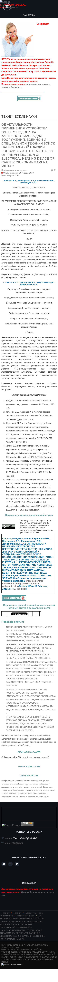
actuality (14, 742)
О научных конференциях (40, 781)
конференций (33, 796)
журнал (52, 790)
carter (39, 735)
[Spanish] (5, 2)
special (15, 739)
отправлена (22, 793)
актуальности (14, 735)
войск (28, 745)
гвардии (5, 745)
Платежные (29, 790)
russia (48, 739)
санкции (27, 787)
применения (36, 742)
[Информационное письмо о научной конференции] (29, 100)
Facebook (10, 864)
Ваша (35, 793)
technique (24, 739)
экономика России (17, 784)
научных (46, 790)
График (26, 781)
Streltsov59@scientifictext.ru (32, 187)
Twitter (3, 864)
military (46, 735)
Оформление (47, 787)
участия (15, 796)
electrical (5, 742)
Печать (52, 170)
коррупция (28, 784)
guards (41, 739)
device (33, 735)
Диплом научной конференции (13, 790)
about (45, 742)
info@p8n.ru (12, 8)
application (24, 742)
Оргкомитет (13, 793)
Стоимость (23, 796)
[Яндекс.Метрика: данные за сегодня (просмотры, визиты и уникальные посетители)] (11, 825)
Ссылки (4, 793)
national (33, 739)
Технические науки (25, 916)
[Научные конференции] (7, 7)
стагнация (5, 784)
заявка (30, 793)
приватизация (44, 796)
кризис (33, 787)
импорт (35, 784)
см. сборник (19, 589)
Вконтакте (17, 864)
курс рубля (19, 787)
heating (25, 735)
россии (52, 742)
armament (6, 739)
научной (19, 780)
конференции (7, 780)
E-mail (55, 170)
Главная (5, 913)
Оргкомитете (43, 793)
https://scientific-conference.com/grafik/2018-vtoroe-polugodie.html (23, 583)
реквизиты (38, 790)
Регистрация (6, 796)
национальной (17, 745)
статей (39, 787)
